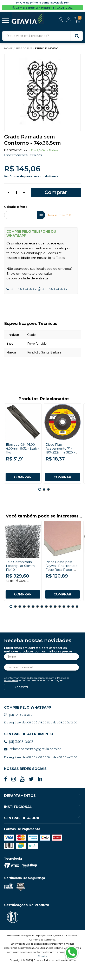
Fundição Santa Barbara (44, 150)
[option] (42, 92)
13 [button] (64, 606)
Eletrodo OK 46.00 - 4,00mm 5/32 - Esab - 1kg (22, 448)
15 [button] (72, 606)
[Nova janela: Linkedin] (40, 779)
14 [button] (68, 606)
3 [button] (48, 489)
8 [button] (41, 606)
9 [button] (46, 606)
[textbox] (42, 36)
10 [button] (50, 606)
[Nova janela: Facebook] (5, 779)
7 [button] (37, 606)
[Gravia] (28, 18)
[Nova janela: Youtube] (22, 779)
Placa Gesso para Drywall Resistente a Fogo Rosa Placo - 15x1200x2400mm (61, 567)
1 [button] (39, 489)
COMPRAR (23, 477)
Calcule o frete (15, 207)
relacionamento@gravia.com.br (35, 749)
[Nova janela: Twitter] (31, 779)
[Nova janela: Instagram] (13, 779)
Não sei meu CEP (59, 215)
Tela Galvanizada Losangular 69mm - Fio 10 (21, 566)
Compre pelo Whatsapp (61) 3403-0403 (44, 7)
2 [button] (44, 489)
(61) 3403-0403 (23, 289)
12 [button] (59, 606)
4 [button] (24, 606)
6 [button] (33, 606)
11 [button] (55, 606)
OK (41, 215)
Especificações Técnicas (23, 155)
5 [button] (28, 606)
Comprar (56, 192)
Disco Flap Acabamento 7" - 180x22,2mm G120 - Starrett (60, 450)
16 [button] (77, 606)
